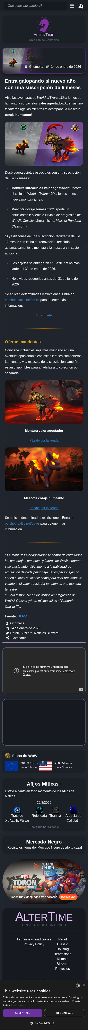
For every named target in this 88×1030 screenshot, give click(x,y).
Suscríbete (44, 315)
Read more (17, 1005)
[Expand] (80, 848)
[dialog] (44, 1005)
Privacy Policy (34, 944)
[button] (44, 1023)
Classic (62, 944)
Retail (62, 939)
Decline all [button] (64, 1013)
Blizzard (63, 964)
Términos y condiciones (34, 939)
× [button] (83, 985)
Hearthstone (62, 954)
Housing (62, 949)
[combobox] (78, 985)
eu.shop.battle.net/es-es (22, 300)
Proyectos (62, 968)
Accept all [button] (22, 1013)
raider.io (53, 826)
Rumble (62, 959)
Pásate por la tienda (44, 440)
